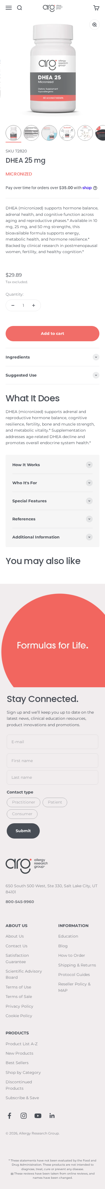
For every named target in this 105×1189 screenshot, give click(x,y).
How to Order (71, 955)
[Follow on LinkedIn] (52, 1115)
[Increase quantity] (34, 305)
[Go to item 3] (49, 133)
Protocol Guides (74, 974)
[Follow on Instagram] (23, 1115)
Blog (63, 945)
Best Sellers (17, 1062)
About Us (15, 936)
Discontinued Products (19, 1085)
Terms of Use (18, 987)
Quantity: (15, 294)
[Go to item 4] (67, 133)
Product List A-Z (22, 1043)
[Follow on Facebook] (9, 1115)
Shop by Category (23, 1072)
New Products (19, 1053)
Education (68, 936)
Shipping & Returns (77, 965)
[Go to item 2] (31, 133)
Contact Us (16, 945)
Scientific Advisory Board (24, 974)
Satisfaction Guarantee (17, 958)
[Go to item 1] (13, 133)
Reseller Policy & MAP (74, 987)
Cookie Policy (19, 1015)
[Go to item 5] (85, 133)
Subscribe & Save (22, 1097)
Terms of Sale (19, 996)
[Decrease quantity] (13, 305)
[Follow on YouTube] (38, 1115)
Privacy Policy (19, 1006)
